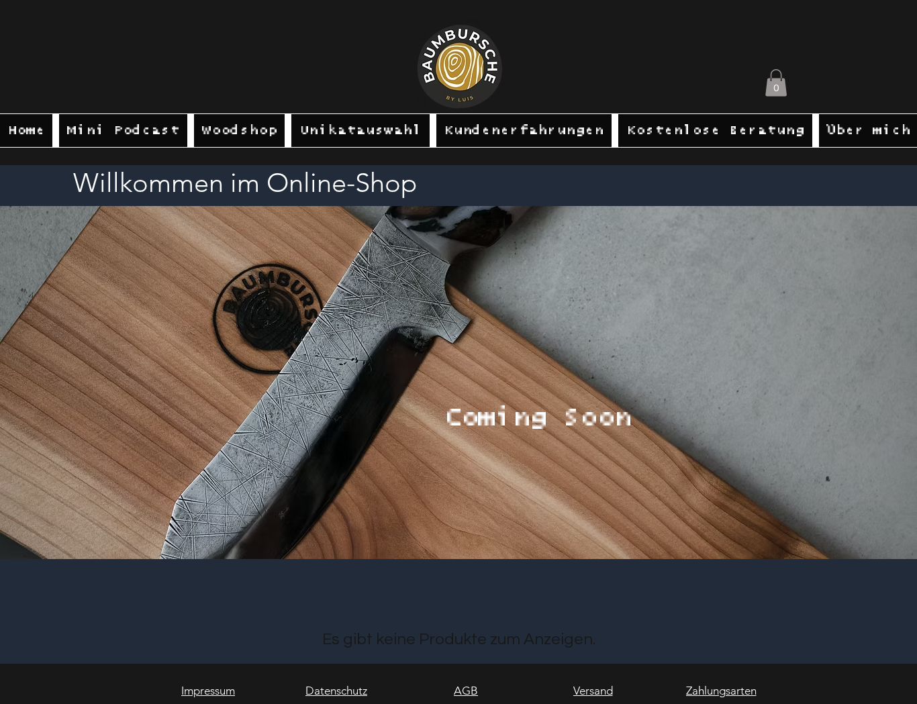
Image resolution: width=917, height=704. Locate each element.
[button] (776, 83)
